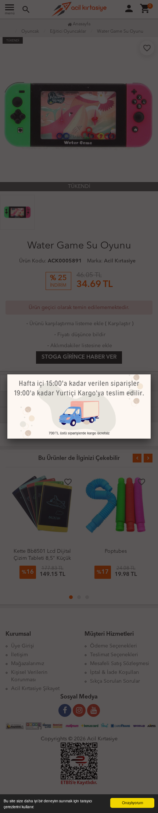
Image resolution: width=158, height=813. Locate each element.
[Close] (150, 374)
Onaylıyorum (132, 802)
